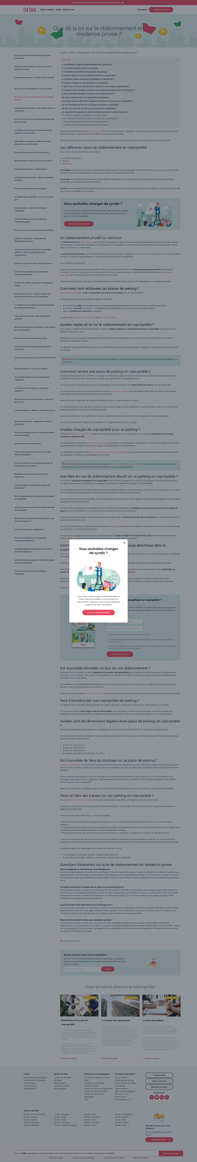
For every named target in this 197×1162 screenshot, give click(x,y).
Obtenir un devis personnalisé (98, 612)
